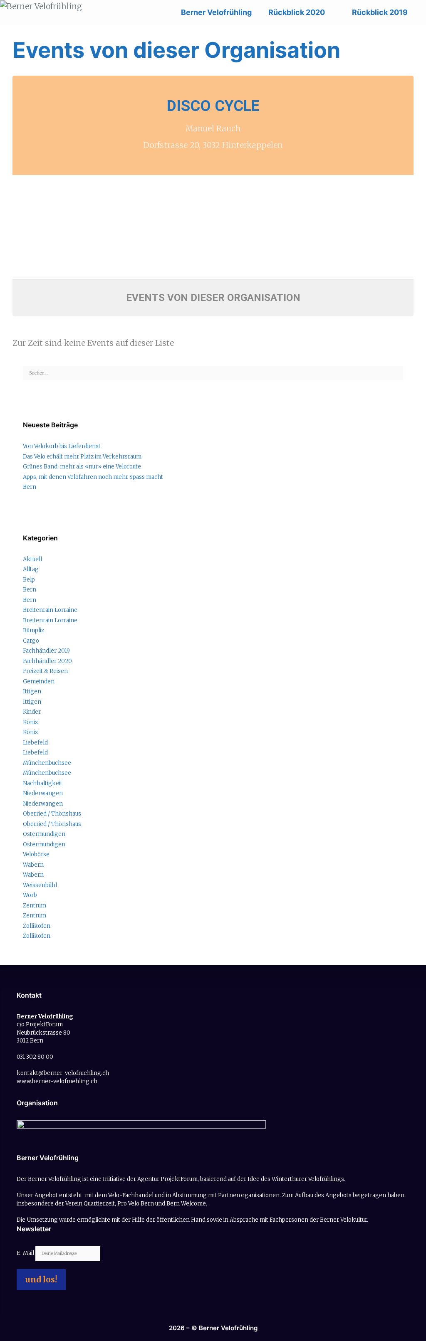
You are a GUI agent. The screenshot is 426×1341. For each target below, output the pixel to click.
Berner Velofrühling (216, 12)
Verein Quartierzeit (90, 1203)
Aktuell (32, 559)
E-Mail (26, 1253)
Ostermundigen (44, 834)
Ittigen (32, 691)
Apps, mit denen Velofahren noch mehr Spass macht (93, 477)
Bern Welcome (186, 1203)
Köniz (30, 722)
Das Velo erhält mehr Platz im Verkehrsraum (82, 456)
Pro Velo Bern (135, 1203)
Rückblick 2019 (380, 12)
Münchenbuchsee (47, 763)
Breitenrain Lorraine (50, 610)
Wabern (33, 864)
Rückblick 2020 (296, 12)
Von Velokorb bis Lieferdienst (62, 446)
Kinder (32, 711)
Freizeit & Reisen (45, 671)
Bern (29, 487)
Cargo (31, 640)
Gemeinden (38, 681)
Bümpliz (33, 630)
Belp (29, 579)
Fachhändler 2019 (46, 650)
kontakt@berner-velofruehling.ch (63, 1073)
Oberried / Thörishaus (52, 813)
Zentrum (34, 905)
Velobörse (36, 854)
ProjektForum (179, 1179)
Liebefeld (35, 742)
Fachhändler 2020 (47, 661)
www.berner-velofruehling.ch (57, 1081)
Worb (30, 895)
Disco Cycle (213, 106)
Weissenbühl (40, 885)
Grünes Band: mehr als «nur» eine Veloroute (82, 466)
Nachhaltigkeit (42, 783)
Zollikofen (36, 925)
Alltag (31, 569)
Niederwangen (43, 793)
